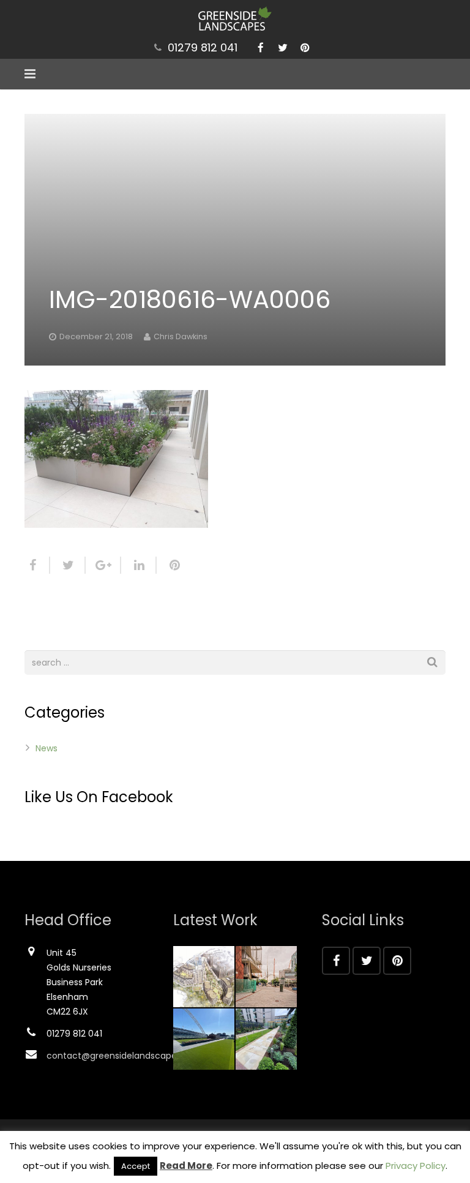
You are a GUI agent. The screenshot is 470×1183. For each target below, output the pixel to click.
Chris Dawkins (180, 336)
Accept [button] (135, 1166)
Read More (186, 1165)
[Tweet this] (68, 565)
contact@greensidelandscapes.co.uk (126, 1056)
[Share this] (37, 565)
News (46, 748)
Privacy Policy (416, 1165)
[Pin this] (169, 565)
